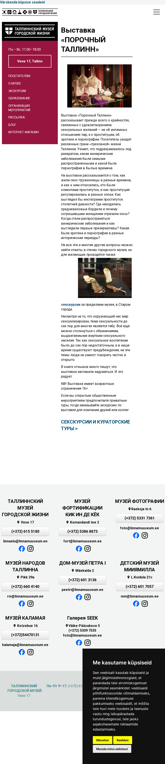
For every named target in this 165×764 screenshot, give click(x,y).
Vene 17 (25, 522)
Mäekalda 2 (82, 571)
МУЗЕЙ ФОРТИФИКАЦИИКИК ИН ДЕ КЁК (82, 508)
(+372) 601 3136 (82, 580)
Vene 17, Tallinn (30, 61)
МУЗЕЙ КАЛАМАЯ (25, 618)
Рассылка (16, 117)
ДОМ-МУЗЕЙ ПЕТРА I (82, 563)
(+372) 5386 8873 (82, 531)
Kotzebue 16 (25, 626)
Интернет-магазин (23, 132)
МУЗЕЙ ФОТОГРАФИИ (139, 501)
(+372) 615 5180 (25, 531)
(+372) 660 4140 (25, 586)
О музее (14, 83)
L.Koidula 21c (139, 577)
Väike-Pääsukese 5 (82, 626)
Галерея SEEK (82, 618)
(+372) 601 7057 (140, 586)
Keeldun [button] (123, 740)
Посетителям (19, 76)
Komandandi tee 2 (82, 522)
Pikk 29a (25, 577)
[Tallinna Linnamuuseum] (30, 13)
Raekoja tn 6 (139, 509)
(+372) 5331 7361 (140, 518)
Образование (19, 98)
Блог (12, 125)
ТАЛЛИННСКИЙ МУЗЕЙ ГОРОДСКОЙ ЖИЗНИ (25, 508)
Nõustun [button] (102, 740)
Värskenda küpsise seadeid (22, 2)
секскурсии (70, 305)
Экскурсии (17, 91)
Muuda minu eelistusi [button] (112, 749)
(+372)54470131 (25, 635)
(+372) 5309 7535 (82, 630)
